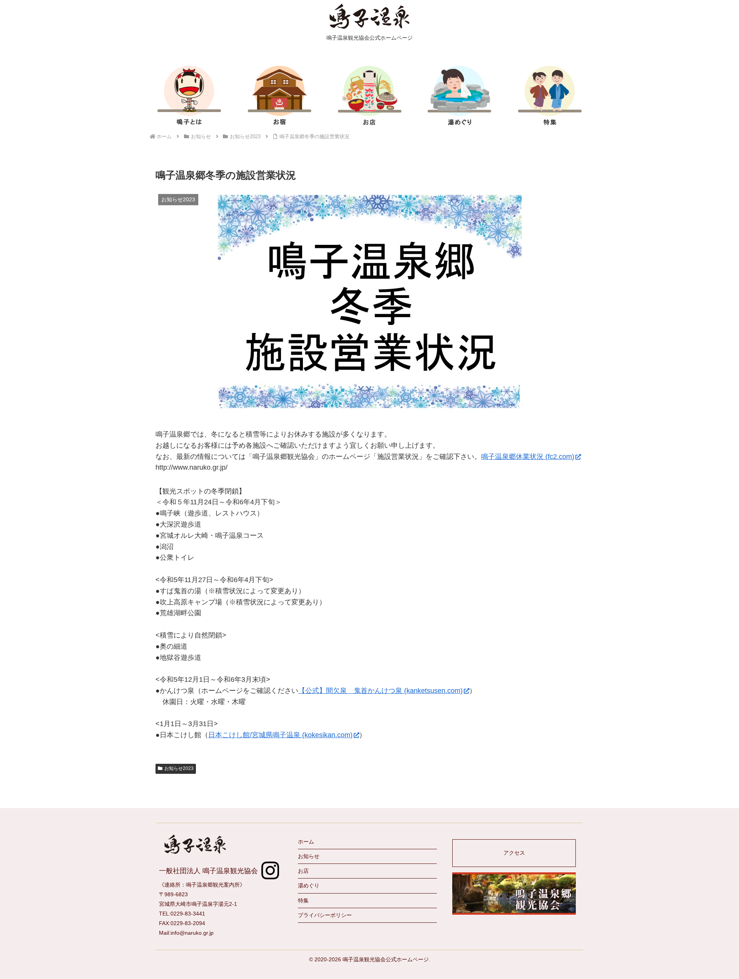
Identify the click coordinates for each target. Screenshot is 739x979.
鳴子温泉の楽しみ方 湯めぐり (460, 95)
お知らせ (308, 856)
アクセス (514, 853)
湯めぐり (308, 885)
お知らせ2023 (179, 768)
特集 (550, 95)
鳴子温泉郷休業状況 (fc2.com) (527, 456)
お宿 (279, 95)
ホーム (306, 841)
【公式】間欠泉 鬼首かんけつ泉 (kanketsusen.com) (380, 691)
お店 (369, 95)
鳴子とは (189, 95)
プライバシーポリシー (325, 915)
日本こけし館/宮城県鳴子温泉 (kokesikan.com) (280, 735)
